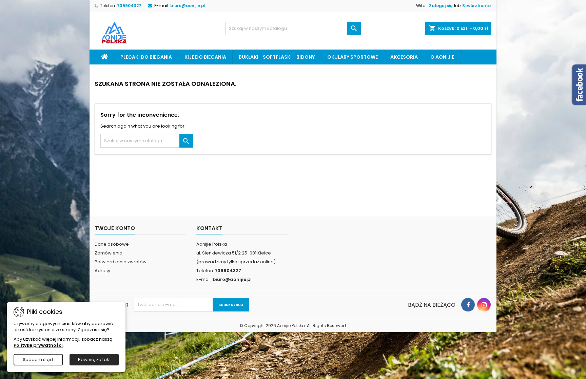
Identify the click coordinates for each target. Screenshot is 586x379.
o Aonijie (442, 57)
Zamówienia (108, 253)
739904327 (129, 5)
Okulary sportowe (352, 57)
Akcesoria (404, 57)
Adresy (102, 270)
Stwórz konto (476, 5)
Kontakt (209, 228)
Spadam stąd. (38, 359)
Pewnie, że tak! (94, 359)
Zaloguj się (440, 5)
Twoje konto (115, 228)
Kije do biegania (205, 57)
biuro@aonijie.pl (188, 5)
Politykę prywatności (38, 345)
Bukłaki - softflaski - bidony (277, 57)
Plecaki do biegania (146, 57)
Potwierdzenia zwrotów (120, 262)
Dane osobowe (112, 244)
